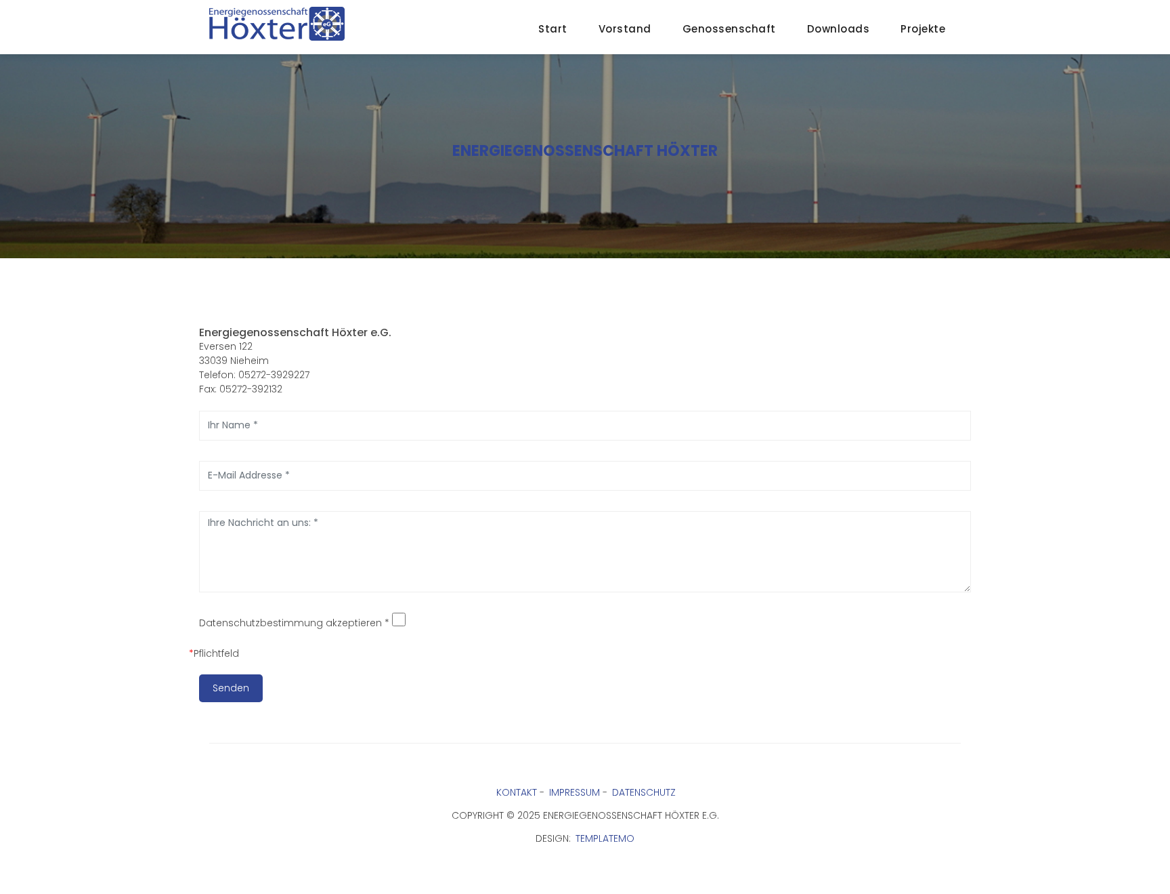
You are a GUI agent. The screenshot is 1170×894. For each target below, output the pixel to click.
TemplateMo (605, 838)
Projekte (923, 29)
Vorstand (625, 29)
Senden (231, 688)
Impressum (574, 792)
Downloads (838, 29)
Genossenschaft (729, 29)
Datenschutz (644, 792)
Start (552, 29)
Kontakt (516, 792)
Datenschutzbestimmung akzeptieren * (294, 623)
